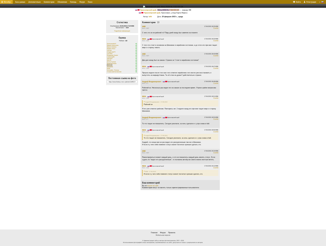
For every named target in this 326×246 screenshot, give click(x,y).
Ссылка (215, 28)
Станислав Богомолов (114, 72)
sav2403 (109, 53)
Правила (171, 233)
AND (144, 26)
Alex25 (109, 60)
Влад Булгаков (111, 63)
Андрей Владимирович (151, 82)
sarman (109, 50)
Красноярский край (148, 10)
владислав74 (111, 52)
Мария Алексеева (112, 45)
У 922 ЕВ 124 (174, 10)
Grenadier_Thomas (113, 70)
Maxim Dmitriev (112, 47)
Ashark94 (110, 67)
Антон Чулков (111, 62)
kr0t (150, 17)
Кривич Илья (111, 48)
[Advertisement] (163, 210)
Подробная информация (122, 31)
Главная (154, 233)
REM (108, 68)
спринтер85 (110, 57)
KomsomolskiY (111, 43)
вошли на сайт (152, 186)
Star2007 (110, 58)
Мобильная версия (163, 235)
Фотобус (7, 2)
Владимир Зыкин (112, 55)
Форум (163, 233)
